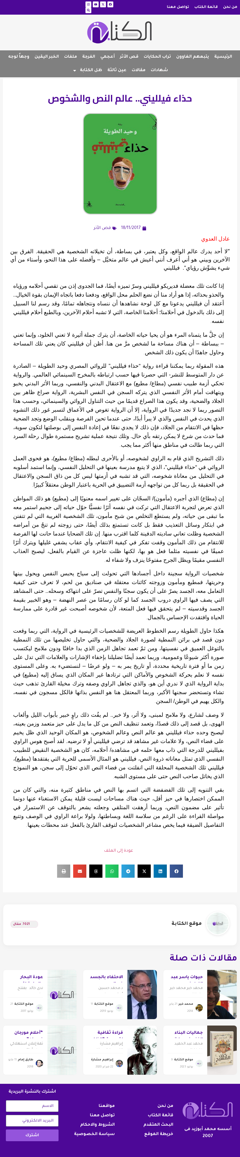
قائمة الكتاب (206, 7)
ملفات (70, 57)
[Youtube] (96, 4)
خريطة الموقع (158, 1134)
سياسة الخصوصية (94, 1134)
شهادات (159, 70)
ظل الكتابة (91, 70)
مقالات (138, 70)
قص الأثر (129, 57)
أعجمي (107, 57)
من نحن (230, 7)
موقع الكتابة (187, 924)
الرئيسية (223, 57)
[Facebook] (110, 4)
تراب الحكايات (157, 57)
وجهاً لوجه (18, 57)
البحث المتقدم (158, 1125)
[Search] (88, 10)
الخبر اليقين (47, 57)
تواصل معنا (178, 7)
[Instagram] (88, 4)
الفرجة (88, 57)
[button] (176, 871)
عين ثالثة (116, 70)
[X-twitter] (103, 4)
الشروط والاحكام (97, 1125)
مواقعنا (107, 1106)
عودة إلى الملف (118, 851)
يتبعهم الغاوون (192, 57)
